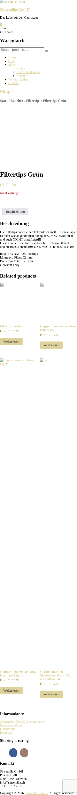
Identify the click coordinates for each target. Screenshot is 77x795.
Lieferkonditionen (11, 725)
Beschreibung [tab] (15, 211)
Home (12, 57)
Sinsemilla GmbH (15, 10)
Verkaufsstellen (18, 79)
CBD (11, 61)
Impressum (7, 732)
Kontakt (13, 83)
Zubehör (22, 75)
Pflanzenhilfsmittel (28, 72)
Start (4, 101)
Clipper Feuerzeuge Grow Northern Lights (18, 673)
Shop (11, 64)
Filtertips (33, 101)
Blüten (20, 68)
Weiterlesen (11, 341)
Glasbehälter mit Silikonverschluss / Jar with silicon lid (55, 675)
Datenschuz (7, 729)
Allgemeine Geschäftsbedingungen (22, 721)
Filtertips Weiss (10, 326)
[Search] (46, 51)
